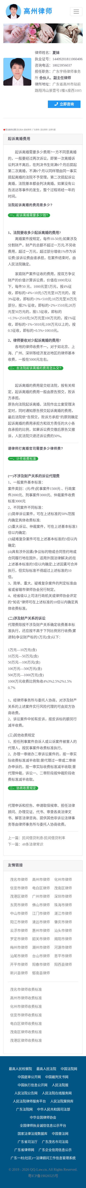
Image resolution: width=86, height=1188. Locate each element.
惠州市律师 (41, 930)
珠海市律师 (63, 905)
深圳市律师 (63, 896)
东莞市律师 (19, 905)
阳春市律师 (41, 964)
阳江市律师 (19, 922)
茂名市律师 (19, 879)
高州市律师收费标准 (26, 998)
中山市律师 (19, 913)
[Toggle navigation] (76, 11)
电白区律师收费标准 (26, 1024)
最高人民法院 (46, 1069)
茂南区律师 (63, 888)
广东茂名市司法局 (55, 1142)
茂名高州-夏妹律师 (23, 130)
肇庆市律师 (63, 922)
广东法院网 (24, 1109)
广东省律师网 (24, 1150)
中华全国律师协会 (43, 1117)
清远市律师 (41, 922)
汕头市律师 (63, 930)
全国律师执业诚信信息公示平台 (43, 1125)
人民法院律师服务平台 (29, 1101)
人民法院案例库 (61, 1101)
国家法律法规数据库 (32, 1133)
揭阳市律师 (63, 939)
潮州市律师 (41, 947)
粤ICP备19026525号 (43, 1176)
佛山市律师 (41, 905)
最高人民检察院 (20, 1069)
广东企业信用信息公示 (55, 1150)
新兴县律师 (19, 973)
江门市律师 (41, 913)
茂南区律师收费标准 (26, 1032)
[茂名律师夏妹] (17, 72)
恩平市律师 (63, 956)
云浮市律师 (19, 930)
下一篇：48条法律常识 (25, 844)
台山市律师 (41, 956)
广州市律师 (41, 896)
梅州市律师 (19, 947)
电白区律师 (41, 888)
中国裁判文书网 (56, 1077)
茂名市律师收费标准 (26, 989)
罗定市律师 (19, 939)
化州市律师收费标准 (26, 1006)
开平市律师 (19, 964)
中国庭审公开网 (29, 1077)
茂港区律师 (19, 896)
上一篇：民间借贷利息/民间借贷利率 (36, 838)
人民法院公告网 (25, 1093)
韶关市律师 (41, 939)
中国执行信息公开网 (32, 1085)
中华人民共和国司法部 (53, 1109)
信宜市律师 (19, 888)
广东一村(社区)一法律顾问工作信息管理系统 (43, 1158)
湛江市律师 (63, 913)
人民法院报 (60, 1085)
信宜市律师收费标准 (26, 1015)
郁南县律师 (41, 973)
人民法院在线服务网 (57, 1093)
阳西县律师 (63, 964)
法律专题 (52, 130)
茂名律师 (43, 130)
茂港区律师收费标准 (26, 1040)
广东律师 (35, 130)
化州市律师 (63, 879)
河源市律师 (63, 947)
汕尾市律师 (19, 956)
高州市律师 (41, 879)
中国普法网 (60, 1133)
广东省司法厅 (27, 1142)
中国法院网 (69, 1069)
